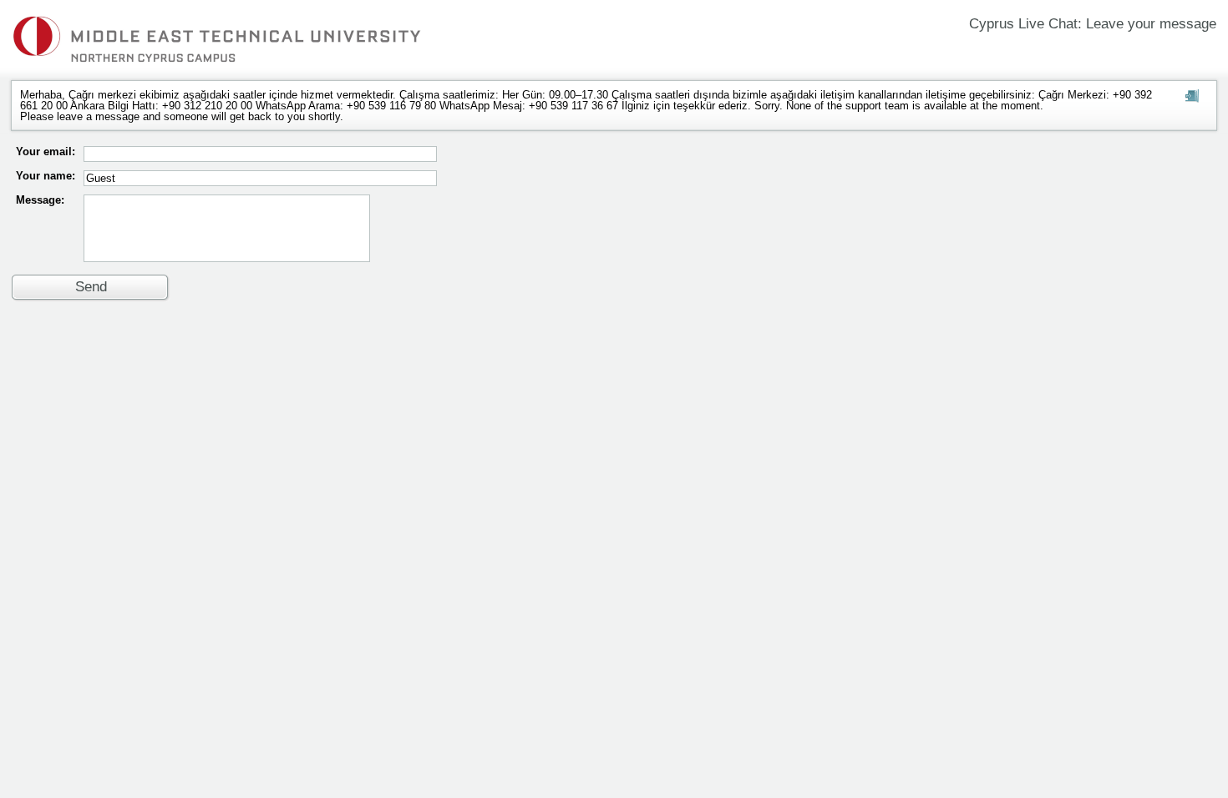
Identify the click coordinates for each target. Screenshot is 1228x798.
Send (91, 287)
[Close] (1192, 98)
